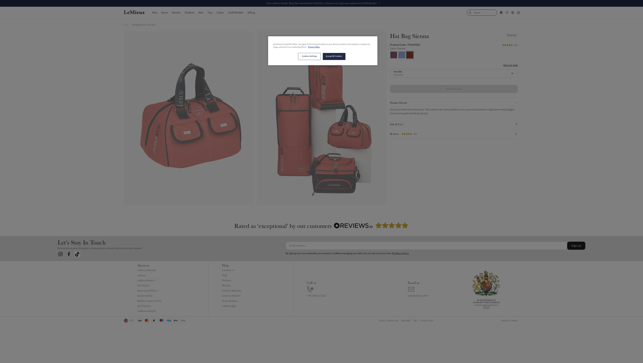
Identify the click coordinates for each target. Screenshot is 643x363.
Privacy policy (400, 253)
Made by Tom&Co (509, 320)
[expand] (379, 3)
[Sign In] (512, 12)
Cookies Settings (309, 56)
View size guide (510, 65)
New (126, 24)
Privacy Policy (314, 47)
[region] (322, 50)
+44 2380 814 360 (316, 295)
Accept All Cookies (334, 56)
